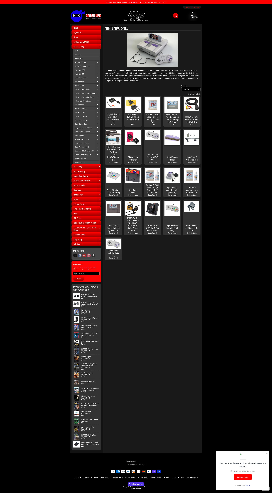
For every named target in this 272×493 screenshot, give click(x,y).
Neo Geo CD (87, 74)
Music (87, 200)
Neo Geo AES (87, 70)
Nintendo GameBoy (87, 89)
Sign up (196, 7)
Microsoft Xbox (87, 62)
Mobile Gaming (79, 171)
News (87, 38)
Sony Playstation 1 (87, 139)
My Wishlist (78, 32)
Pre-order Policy (117, 477)
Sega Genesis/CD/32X (87, 128)
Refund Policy (143, 477)
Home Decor (87, 195)
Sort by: (184, 86)
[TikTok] (93, 255)
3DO (77, 51)
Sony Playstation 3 (87, 147)
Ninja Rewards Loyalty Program (87, 223)
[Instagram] (89, 255)
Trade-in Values (79, 234)
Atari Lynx (78, 55)
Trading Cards (87, 204)
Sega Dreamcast (87, 120)
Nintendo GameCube (87, 101)
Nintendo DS (87, 82)
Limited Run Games (87, 176)
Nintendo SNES (87, 108)
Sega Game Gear (87, 124)
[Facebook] (80, 255)
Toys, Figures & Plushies (87, 209)
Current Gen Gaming (87, 42)
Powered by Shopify (136, 488)
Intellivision (79, 59)
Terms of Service (177, 477)
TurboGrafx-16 (80, 159)
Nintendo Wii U (87, 116)
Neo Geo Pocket (87, 78)
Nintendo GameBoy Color (87, 97)
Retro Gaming (87, 47)
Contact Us (88, 477)
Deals (87, 214)
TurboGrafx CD (80, 162)
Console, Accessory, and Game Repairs (87, 229)
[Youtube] (84, 255)
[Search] (175, 15)
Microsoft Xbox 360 (87, 66)
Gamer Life (135, 486)
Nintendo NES (87, 105)
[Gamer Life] (86, 15)
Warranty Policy (192, 477)
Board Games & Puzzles (87, 181)
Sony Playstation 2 (87, 143)
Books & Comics (87, 186)
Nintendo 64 (87, 85)
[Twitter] (75, 255)
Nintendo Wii (87, 112)
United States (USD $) (135, 465)
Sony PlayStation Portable (87, 151)
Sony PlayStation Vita (87, 155)
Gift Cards (77, 218)
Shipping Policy (156, 477)
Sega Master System (87, 132)
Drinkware (87, 190)
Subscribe (78, 278)
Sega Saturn (87, 135)
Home (76, 27)
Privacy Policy (130, 477)
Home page (105, 477)
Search (166, 477)
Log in (188, 7)
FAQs (96, 477)
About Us (77, 477)
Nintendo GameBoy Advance (87, 93)
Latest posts (87, 244)
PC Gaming (87, 167)
